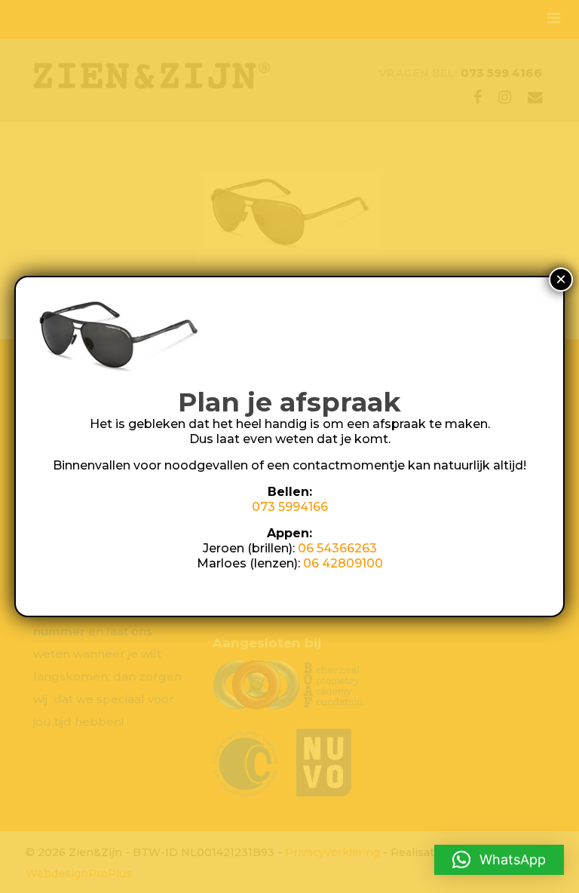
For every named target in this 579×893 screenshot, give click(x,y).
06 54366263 (337, 548)
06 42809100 (343, 563)
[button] (499, 860)
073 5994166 (290, 507)
